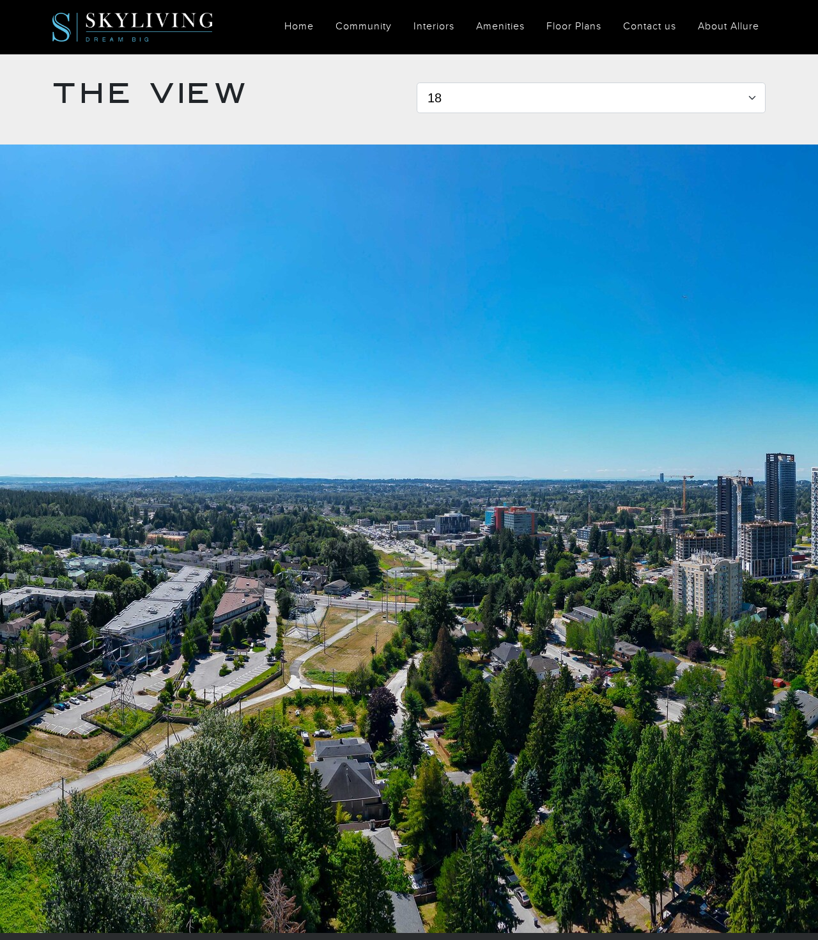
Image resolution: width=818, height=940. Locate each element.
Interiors (433, 26)
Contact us (649, 26)
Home (299, 26)
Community (364, 26)
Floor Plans (573, 26)
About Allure (728, 26)
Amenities (500, 26)
